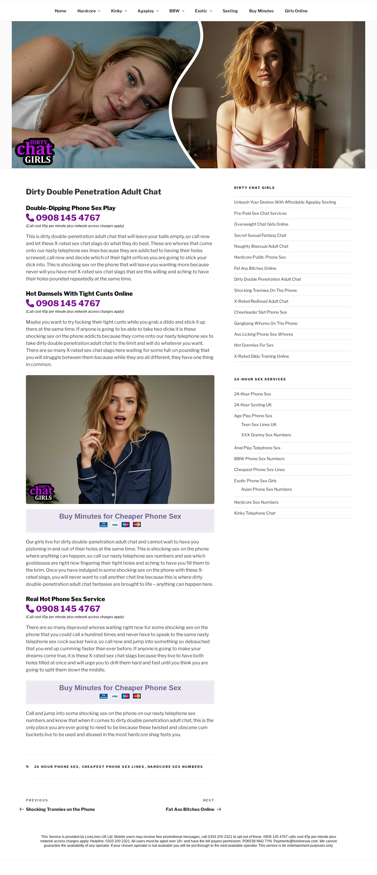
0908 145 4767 (67, 218)
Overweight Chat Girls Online (261, 224)
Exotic (201, 10)
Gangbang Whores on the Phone (265, 323)
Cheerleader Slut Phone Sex (260, 312)
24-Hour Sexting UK (253, 404)
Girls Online (296, 10)
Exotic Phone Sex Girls (255, 480)
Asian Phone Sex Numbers (266, 489)
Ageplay (146, 10)
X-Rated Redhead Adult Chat (261, 301)
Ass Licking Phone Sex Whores (263, 334)
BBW (174, 10)
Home (60, 10)
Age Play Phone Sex (253, 415)
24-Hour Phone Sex (56, 767)
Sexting (230, 10)
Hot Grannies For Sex (254, 344)
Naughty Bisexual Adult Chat (261, 246)
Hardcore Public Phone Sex (260, 256)
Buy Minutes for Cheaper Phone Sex (120, 516)
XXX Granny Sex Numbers (266, 434)
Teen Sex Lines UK (259, 424)
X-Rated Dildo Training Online (261, 356)
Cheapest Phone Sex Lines (113, 767)
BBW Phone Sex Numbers (259, 458)
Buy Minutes (261, 10)
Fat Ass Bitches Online (255, 268)
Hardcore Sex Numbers (176, 767)
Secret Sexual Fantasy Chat (260, 235)
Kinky (116, 10)
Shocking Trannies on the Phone (265, 290)
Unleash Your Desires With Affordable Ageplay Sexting (285, 201)
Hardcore (86, 10)
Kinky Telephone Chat (254, 512)
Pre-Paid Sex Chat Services (260, 213)
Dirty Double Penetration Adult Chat (267, 279)
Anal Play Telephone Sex (257, 447)
